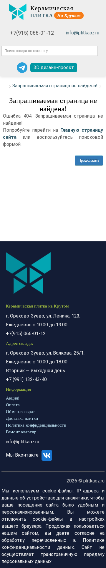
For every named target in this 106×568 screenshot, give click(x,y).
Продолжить (89, 160)
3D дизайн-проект (54, 67)
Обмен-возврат (20, 411)
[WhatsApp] (9, 67)
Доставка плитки (22, 418)
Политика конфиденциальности (36, 425)
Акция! (12, 398)
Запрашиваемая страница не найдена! (54, 85)
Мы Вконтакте (23, 455)
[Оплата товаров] (90, 67)
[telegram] (22, 67)
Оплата (13, 404)
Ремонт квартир (21, 432)
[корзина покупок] (99, 67)
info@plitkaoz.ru (82, 33)
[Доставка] (82, 67)
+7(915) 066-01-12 (32, 33)
